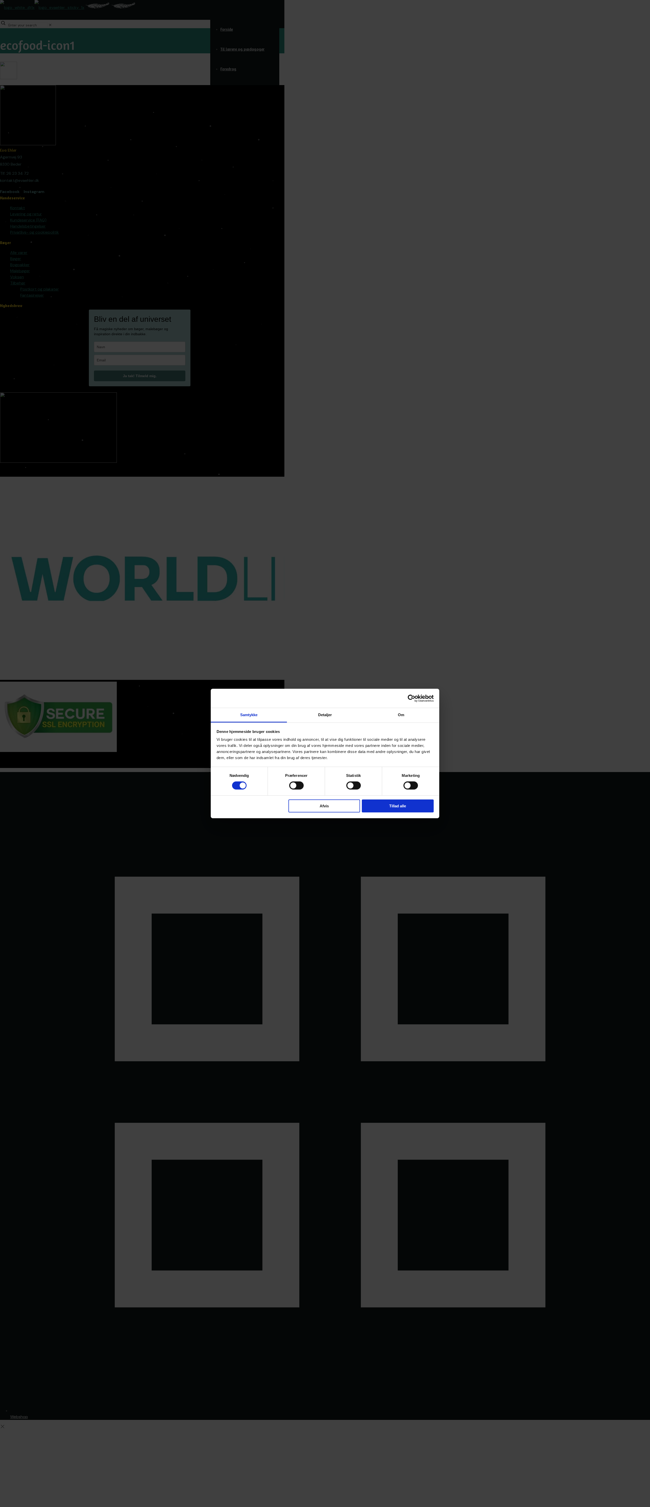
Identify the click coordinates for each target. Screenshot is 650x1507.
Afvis (324, 806)
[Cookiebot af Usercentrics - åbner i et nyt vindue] (411, 698)
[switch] (296, 785)
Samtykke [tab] (249, 715)
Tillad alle (397, 806)
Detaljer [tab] (325, 715)
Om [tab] (401, 715)
